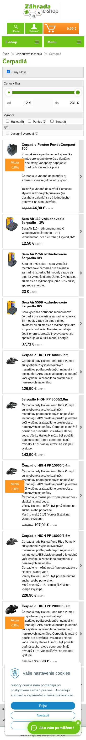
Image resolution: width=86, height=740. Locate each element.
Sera (60, 121)
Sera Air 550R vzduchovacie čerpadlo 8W (44, 304)
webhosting (27, 735)
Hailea (17, 121)
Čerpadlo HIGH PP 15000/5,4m (46, 465)
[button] (78, 723)
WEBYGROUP (56, 735)
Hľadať (16, 31)
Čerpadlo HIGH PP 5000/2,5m (45, 355)
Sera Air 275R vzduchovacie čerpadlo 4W (44, 256)
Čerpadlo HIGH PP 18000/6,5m (46, 536)
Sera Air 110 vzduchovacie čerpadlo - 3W (43, 220)
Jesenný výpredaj (24, 133)
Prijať (43, 706)
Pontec (39, 121)
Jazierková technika (29, 54)
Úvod (5, 54)
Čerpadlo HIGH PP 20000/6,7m (46, 606)
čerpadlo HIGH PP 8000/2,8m (45, 399)
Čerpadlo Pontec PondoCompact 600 (48, 146)
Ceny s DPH (19, 72)
